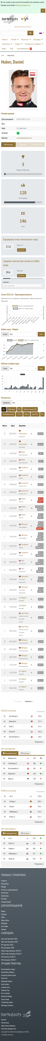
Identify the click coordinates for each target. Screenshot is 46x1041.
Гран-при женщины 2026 (9, 941)
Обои (3, 917)
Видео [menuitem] (4, 48)
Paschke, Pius (5, 990)
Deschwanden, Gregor (8, 969)
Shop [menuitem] (11, 48)
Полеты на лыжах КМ (30, 409)
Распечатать (5, 1022)
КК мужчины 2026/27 (8, 957)
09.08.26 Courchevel (23, 711)
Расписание (9, 144)
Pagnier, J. (12, 848)
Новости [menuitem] (4, 39)
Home (2, 55)
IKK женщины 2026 (7, 947)
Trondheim (24, 467)
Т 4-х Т (19, 414)
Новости (4, 881)
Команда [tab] (26, 753)
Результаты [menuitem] (25, 39)
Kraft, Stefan (5, 984)
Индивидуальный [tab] (11, 753)
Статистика (4, 893)
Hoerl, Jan (4, 978)
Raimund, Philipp (6, 996)
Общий (3, 887)
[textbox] (23, 285)
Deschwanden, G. (14, 737)
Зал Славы (4, 926)
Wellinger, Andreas (7, 1005)
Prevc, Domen (5, 993)
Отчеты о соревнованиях (9, 890)
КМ (19, 409)
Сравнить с (6, 282)
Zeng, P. (11, 806)
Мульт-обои (5, 920)
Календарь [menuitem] (36, 39)
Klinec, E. (12, 816)
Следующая (28, 701)
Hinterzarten (23, 433)
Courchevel (24, 483)
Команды (4, 923)
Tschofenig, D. (13, 716)
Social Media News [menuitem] (24, 48)
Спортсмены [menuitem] (6, 44)
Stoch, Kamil (5, 999)
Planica (23, 498)
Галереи (4, 914)
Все (4, 409)
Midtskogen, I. (13, 811)
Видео (3, 911)
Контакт (3, 1019)
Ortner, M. (12, 731)
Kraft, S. (11, 726)
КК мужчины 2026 (7, 945)
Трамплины (5, 896)
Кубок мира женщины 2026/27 (11, 953)
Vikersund (24, 524)
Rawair (27, 414)
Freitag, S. (12, 801)
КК (42, 414)
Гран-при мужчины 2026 (9, 939)
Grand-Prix (35, 414)
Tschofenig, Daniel (7, 1002)
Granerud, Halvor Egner (8, 975)
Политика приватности (22, 5)
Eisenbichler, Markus (7, 972)
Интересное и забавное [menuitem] (33, 44)
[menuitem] (41, 33)
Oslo (22, 560)
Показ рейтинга (21, 250)
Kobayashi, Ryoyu (6, 981)
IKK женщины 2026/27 (8, 960)
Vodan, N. (12, 858)
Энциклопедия (6, 902)
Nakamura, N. (12, 758)
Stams (23, 452)
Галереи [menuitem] (17, 44)
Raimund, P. (12, 721)
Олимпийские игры (8, 414)
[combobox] (23, 285)
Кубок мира (11, 409)
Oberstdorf (24, 576)
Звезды (3, 929)
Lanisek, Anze (5, 987)
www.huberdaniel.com (24, 138)
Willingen (24, 640)
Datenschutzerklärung (8, 1026)
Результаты (38, 742)
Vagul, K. (11, 778)
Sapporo (23, 597)
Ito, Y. (11, 796)
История (4, 899)
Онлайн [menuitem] (13, 39)
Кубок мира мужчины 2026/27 (11, 951)
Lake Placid (24, 613)
